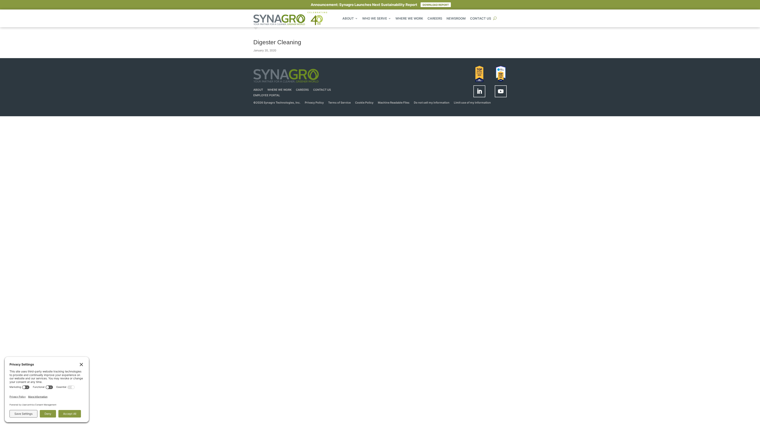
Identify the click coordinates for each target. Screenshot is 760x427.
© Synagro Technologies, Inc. (276, 102)
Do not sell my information (431, 102)
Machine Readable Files (393, 102)
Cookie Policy (364, 102)
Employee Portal (266, 95)
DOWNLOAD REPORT (436, 4)
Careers (435, 18)
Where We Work (409, 18)
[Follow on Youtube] (501, 91)
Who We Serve (374, 18)
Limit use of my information (472, 102)
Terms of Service (339, 102)
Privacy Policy (314, 102)
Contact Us (480, 18)
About (348, 18)
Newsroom (456, 18)
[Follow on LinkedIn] (479, 91)
